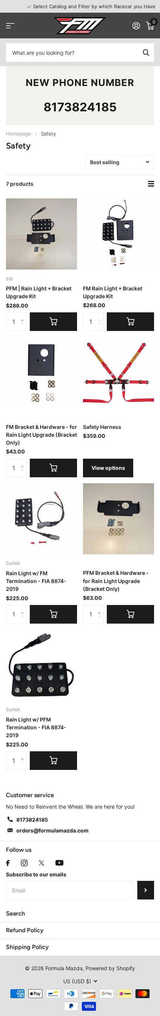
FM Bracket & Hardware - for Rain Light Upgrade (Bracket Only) (41, 435)
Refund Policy (25, 930)
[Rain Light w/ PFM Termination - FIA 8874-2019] (41, 665)
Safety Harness (102, 427)
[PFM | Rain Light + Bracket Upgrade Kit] (41, 234)
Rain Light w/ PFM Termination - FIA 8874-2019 (36, 727)
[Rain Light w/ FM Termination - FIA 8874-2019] (41, 518)
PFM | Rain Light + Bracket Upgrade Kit (38, 292)
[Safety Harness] (118, 372)
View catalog (10, 26)
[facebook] (8, 863)
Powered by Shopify (110, 968)
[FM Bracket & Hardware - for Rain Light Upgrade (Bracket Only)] (41, 372)
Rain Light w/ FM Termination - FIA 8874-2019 (36, 581)
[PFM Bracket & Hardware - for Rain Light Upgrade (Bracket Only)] (118, 518)
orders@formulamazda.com (52, 830)
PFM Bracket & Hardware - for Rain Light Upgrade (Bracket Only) (116, 581)
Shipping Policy (27, 946)
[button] (24, 315)
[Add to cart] (53, 321)
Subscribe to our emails (36, 874)
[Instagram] (24, 863)
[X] (41, 863)
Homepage (18, 134)
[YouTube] (59, 863)
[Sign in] (136, 26)
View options (108, 468)
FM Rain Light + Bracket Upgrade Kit (112, 292)
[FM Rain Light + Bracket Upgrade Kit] (118, 234)
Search (15, 913)
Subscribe (145, 890)
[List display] (151, 184)
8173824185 (80, 107)
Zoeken (146, 52)
